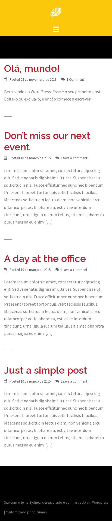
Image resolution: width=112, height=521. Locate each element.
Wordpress (100, 502)
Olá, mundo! (32, 68)
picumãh (40, 512)
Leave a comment (74, 158)
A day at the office (45, 258)
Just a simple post (46, 370)
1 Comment (75, 79)
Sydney (34, 502)
